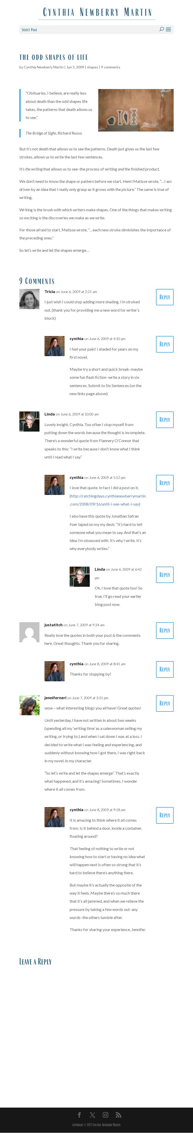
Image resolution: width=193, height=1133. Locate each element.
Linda (49, 413)
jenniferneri (55, 697)
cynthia (76, 338)
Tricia (49, 291)
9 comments (110, 67)
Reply (165, 297)
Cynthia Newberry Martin (44, 67)
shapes (92, 67)
